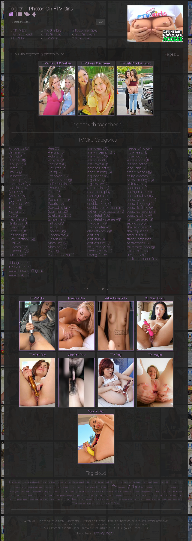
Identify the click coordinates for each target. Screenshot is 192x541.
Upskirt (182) (57, 239)
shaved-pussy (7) (139, 227)
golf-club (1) (96, 239)
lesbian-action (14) (140, 164)
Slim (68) (55, 192)
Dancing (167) (18, 188)
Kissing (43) (17, 227)
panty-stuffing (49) (140, 180)
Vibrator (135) (57, 247)
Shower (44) (57, 188)
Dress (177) (17, 196)
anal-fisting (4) (97, 156)
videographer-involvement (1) (20, 265)
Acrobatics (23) (19, 148)
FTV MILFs (20, 30)
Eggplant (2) (17, 200)
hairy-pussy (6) (98, 247)
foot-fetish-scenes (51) (104, 219)
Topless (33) (57, 231)
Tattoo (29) (56, 223)
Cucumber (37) (20, 184)
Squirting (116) (58, 211)
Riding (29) (55, 172)
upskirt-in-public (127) (142, 259)
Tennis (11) (55, 227)
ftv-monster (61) (99, 227)
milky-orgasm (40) (140, 176)
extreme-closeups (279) (105, 211)
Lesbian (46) (18, 235)
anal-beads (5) (98, 148)
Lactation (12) (18, 231)
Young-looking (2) (61, 255)
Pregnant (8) (57, 164)
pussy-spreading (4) (141, 211)
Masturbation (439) (22, 239)
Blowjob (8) (17, 164)
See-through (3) (60, 180)
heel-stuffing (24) (139, 148)
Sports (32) (56, 204)
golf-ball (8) (95, 235)
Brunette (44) (18, 176)
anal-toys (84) (97, 164)
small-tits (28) (137, 235)
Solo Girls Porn (85, 34)
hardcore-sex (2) (99, 251)
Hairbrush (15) (18, 223)
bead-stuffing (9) (99, 172)
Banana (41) (17, 152)
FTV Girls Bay (53, 34)
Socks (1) (54, 196)
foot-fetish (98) (98, 215)
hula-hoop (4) (137, 156)
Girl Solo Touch (23, 34)
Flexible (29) (18, 219)
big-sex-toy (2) (98, 184)
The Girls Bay (52, 30)
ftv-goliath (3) (97, 223)
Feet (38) (15, 207)
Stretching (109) (59, 215)
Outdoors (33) (19, 251)
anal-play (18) (97, 160)
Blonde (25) (17, 160)
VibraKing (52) (58, 243)
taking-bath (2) (137, 251)
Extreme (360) (19, 204)
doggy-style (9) (98, 200)
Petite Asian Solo (86, 30)
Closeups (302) (20, 180)
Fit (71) (13, 215)
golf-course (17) (99, 243)
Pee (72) (54, 148)
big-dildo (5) (96, 180)
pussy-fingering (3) (140, 204)
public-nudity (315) (140, 196)
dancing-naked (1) (100, 196)
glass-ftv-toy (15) (99, 231)
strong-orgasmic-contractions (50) (140, 241)
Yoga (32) (55, 251)
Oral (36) (15, 243)
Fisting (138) (17, 211)
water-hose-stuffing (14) (26, 271)
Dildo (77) (16, 192)
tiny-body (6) (136, 255)
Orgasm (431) (18, 247)
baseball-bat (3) (99, 168)
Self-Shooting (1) (60, 184)
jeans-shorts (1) (138, 160)
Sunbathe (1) (57, 219)
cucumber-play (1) (101, 192)
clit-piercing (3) (98, 188)
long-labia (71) (137, 168)
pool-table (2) (137, 188)
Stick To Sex (83, 38)
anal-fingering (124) (101, 152)
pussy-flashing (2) (140, 207)
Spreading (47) (59, 207)
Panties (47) (17, 255)
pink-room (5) (137, 184)
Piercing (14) (56, 152)
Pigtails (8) (55, 156)
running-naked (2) (140, 219)
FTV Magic (51, 38)
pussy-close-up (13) (141, 200)
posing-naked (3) (139, 192)
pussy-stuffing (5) (139, 215)
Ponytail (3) (56, 160)
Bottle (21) (16, 168)
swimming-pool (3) (141, 247)
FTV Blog (19, 38)
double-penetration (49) (105, 207)
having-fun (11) (97, 255)
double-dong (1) (99, 204)
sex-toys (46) (137, 223)
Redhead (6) (57, 168)
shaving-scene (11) (140, 231)
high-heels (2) (137, 152)
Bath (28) (15, 156)
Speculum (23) (59, 200)
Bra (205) (15, 172)
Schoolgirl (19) (58, 176)
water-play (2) (19, 275)
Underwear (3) (58, 235)
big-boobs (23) (98, 176)
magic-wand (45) (139, 172)
